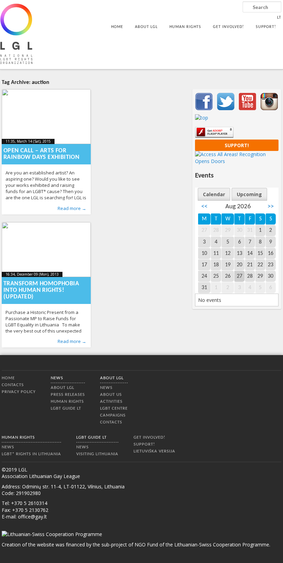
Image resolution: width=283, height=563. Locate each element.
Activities (111, 401)
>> (270, 206)
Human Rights (185, 27)
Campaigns (113, 415)
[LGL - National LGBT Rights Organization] (16, 33)
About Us (111, 394)
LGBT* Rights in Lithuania (31, 454)
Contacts (13, 385)
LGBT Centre (114, 408)
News (57, 378)
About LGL (146, 27)
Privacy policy (19, 392)
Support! (266, 27)
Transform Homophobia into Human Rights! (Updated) (41, 290)
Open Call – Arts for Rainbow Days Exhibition (41, 154)
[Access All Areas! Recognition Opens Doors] (237, 161)
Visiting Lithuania (97, 454)
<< (204, 206)
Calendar (214, 194)
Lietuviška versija (154, 451)
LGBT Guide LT (66, 408)
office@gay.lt (32, 516)
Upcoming (249, 194)
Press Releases (68, 394)
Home (117, 27)
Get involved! (228, 27)
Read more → (72, 208)
